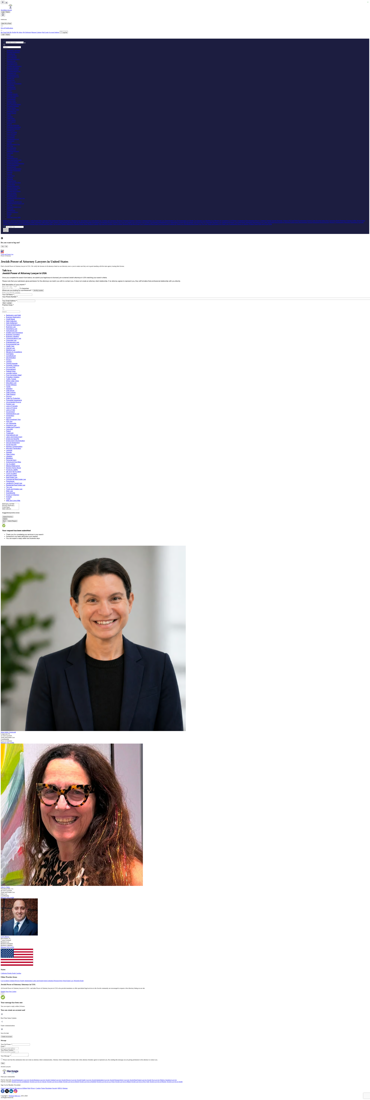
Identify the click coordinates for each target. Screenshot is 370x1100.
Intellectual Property (13, 151)
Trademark (10, 156)
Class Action (11, 175)
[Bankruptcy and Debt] (10, 504)
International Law (12, 158)
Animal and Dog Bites (14, 182)
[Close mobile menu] (6, 3)
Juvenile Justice (11, 102)
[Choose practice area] (3, 307)
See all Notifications (7, 28)
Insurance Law (11, 149)
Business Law (11, 61)
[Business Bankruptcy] (10, 505)
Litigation (10, 177)
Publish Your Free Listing (8, 991)
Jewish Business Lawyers (37, 1080)
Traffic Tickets (11, 108)
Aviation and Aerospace (14, 66)
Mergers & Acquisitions (14, 83)
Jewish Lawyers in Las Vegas (106, 1082)
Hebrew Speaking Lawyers (168, 1080)
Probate (9, 214)
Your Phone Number (10, 297)
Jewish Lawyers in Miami (123, 1082)
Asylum (9, 142)
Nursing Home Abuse (13, 188)
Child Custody (11, 120)
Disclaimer (48, 1088)
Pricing (12, 1088)
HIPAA (60, 1088)
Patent (9, 155)
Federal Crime (11, 101)
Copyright (10, 153)
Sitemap (65, 1088)
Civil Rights (10, 85)
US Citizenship (11, 148)
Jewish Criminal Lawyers (53, 1080)
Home (2, 250)
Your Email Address (9, 301)
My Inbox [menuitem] (19, 32)
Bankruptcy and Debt (13, 50)
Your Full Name (8, 295)
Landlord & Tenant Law (14, 202)
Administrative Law (13, 139)
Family (9, 115)
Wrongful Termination (13, 170)
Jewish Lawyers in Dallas (55, 1082)
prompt (9, 303)
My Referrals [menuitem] (27, 32)
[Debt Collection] (10, 509)
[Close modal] (2, 993)
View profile (10, 742)
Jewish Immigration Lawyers (100, 1080)
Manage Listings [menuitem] (36, 32)
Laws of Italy (11, 136)
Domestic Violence (12, 96)
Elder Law (10, 208)
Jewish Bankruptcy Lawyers (20, 1080)
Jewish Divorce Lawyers (69, 1080)
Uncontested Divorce (13, 129)
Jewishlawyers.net (6, 10)
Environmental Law (13, 76)
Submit (5, 519)
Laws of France (11, 134)
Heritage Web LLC (15, 1096)
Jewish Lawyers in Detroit (71, 1082)
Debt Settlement (12, 57)
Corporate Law (11, 73)
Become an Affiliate (21, 1088)
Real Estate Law (12, 196)
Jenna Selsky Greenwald (8, 732)
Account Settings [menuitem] (54, 32)
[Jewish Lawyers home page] (10, 8)
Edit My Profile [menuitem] (11, 32)
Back (4, 521)
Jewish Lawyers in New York (140, 1082)
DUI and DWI (11, 97)
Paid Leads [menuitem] (45, 32)
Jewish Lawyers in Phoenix (158, 1082)
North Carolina (16, 973)
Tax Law (9, 205)
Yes (3, 246)
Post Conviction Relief (14, 104)
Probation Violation (13, 106)
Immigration (10, 141)
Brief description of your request (14, 284)
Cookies (38, 1088)
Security (54, 1088)
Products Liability (12, 189)
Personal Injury (11, 181)
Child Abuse (11, 118)
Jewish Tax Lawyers (153, 1080)
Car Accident (11, 184)
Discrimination (11, 89)
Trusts (9, 215)
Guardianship (11, 210)
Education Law (11, 111)
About (3, 1088)
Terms (43, 1088)
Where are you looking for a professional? (17, 290)
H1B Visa (10, 146)
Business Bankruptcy (13, 52)
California (4, 973)
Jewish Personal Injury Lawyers (119, 1080)
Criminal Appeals (12, 94)
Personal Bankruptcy (13, 59)
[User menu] (1, 30)
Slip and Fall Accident (13, 191)
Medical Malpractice (13, 186)
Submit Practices (8, 516)
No (6, 246)
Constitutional (11, 87)
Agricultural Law (12, 64)
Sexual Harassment (13, 165)
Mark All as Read (6, 23)
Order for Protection (13, 125)
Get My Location (38, 290)
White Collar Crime (13, 109)
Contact (7, 1088)
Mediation (10, 179)
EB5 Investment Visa (13, 144)
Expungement (11, 99)
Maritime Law (11, 82)
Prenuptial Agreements (14, 127)
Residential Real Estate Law (15, 203)
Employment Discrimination (15, 163)
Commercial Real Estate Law (16, 198)
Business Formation (13, 68)
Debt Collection (12, 56)
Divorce (9, 123)
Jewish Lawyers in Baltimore (20, 1082)
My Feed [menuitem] (3, 32)
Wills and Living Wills (14, 217)
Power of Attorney (12, 212)
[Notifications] (3, 15)
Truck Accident (11, 193)
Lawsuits (9, 172)
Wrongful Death (12, 195)
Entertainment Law (13, 75)
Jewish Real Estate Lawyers (138, 1080)
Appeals (9, 174)
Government (11, 137)
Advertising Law (12, 63)
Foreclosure (10, 200)
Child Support (11, 122)
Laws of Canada (12, 132)
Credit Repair (11, 54)
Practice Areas (8, 305)
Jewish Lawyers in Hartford (87, 1082)
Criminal (9, 92)
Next (4, 303)
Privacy (9, 90)
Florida (9, 973)
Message (3, 742)
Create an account (7, 1036)
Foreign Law (11, 130)
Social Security (11, 167)
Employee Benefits (12, 162)
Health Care (10, 78)
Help (28, 1088)
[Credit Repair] (10, 507)
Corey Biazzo (5, 937)
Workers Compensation (14, 169)
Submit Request (12, 521)
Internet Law (11, 80)
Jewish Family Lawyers (84, 1080)
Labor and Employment (14, 160)
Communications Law (13, 71)
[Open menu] (3, 2)
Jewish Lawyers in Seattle (175, 1082)
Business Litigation (13, 69)
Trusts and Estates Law (14, 207)
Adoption (10, 116)
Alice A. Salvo (5, 887)
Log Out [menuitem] (64, 32)
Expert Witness (11, 113)
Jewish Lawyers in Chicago (38, 1082)
